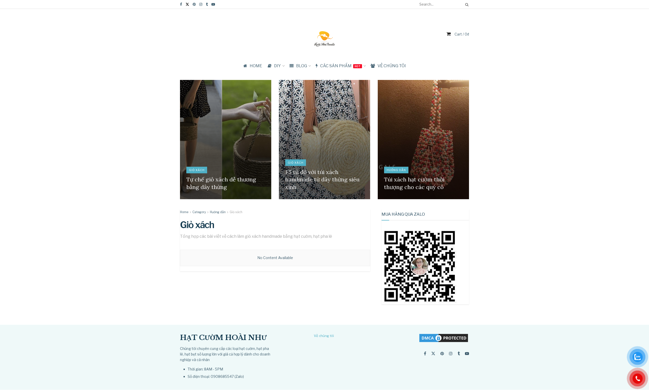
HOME (256, 65)
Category (199, 212)
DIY (277, 65)
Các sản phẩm (340, 65)
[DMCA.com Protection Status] (443, 337)
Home (184, 212)
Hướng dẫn (396, 170)
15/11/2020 (394, 197)
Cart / (462, 34)
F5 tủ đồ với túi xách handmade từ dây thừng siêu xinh (322, 179)
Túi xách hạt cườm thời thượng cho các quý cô (414, 183)
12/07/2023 (197, 197)
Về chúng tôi (391, 65)
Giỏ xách (197, 170)
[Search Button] (466, 4)
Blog (301, 65)
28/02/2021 (295, 197)
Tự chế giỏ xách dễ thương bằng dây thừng (221, 183)
